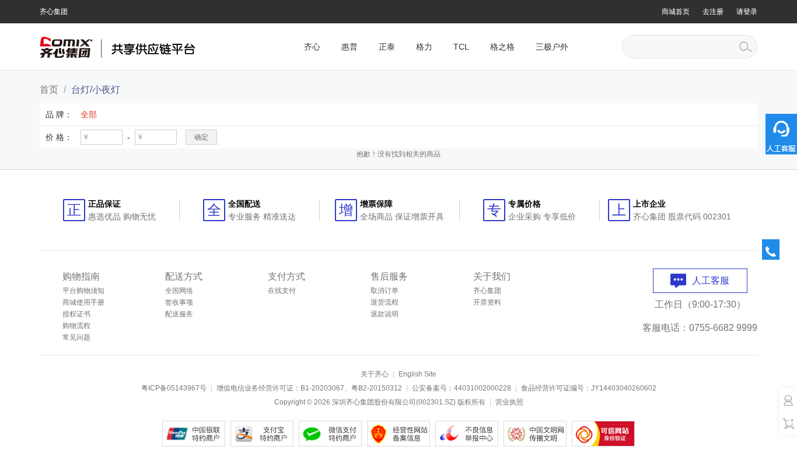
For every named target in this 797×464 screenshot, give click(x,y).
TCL (461, 46)
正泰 (387, 46)
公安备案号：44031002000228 (461, 388)
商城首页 (676, 12)
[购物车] (788, 423)
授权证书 (76, 314)
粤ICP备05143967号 (174, 388)
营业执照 (509, 402)
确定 (201, 137)
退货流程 (384, 302)
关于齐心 (375, 374)
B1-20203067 (322, 388)
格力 (424, 46)
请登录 (746, 12)
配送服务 (179, 314)
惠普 (349, 46)
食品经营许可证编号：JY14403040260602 (588, 388)
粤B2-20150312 (376, 388)
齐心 (312, 46)
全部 (89, 114)
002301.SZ (435, 402)
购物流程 (76, 326)
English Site (417, 374)
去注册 (712, 12)
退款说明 (384, 314)
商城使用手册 (83, 302)
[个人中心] (788, 399)
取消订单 (384, 291)
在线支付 (282, 291)
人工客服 (710, 280)
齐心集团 (54, 12)
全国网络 (179, 291)
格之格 (502, 46)
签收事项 (179, 302)
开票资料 (487, 302)
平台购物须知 (83, 291)
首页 (49, 90)
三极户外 (552, 46)
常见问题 (76, 337)
